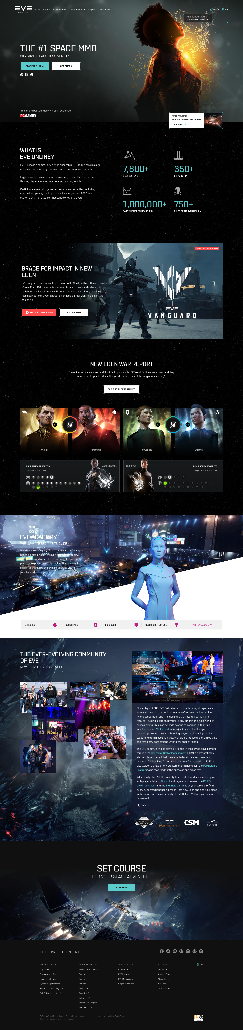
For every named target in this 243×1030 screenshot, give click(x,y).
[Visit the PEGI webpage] (198, 1018)
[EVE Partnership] (169, 822)
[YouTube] (175, 951)
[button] (214, 9)
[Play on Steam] (21, 75)
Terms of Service (165, 974)
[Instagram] (195, 951)
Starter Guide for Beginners (52, 988)
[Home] (23, 12)
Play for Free (45, 969)
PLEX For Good (85, 1007)
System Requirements (50, 984)
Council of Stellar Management (168, 753)
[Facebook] (162, 951)
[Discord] (188, 951)
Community (84, 979)
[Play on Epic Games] (26, 75)
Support (82, 974)
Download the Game (49, 974)
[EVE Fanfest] (212, 823)
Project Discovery (126, 984)
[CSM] (191, 822)
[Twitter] (168, 951)
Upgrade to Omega (48, 979)
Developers (84, 988)
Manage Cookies (164, 988)
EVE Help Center (175, 785)
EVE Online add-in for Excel (52, 993)
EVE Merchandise (126, 979)
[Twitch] (181, 951)
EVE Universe (124, 969)
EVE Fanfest (162, 729)
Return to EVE (85, 998)
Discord (165, 781)
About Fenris (163, 969)
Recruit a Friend (86, 993)
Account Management (88, 969)
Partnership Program (88, 1003)
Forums (82, 984)
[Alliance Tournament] (144, 822)
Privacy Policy (164, 979)
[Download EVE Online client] (31, 75)
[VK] (201, 951)
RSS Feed (162, 984)
